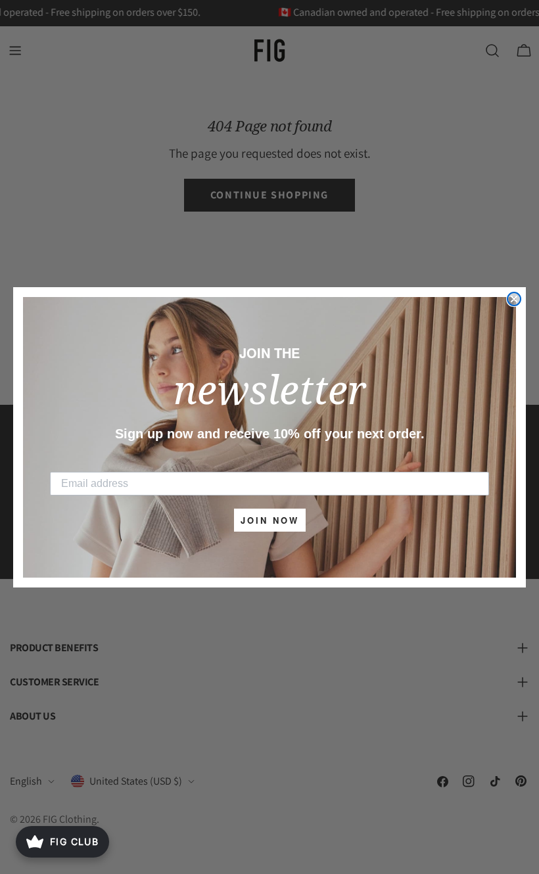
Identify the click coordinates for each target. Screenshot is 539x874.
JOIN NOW (270, 520)
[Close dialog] (514, 299)
